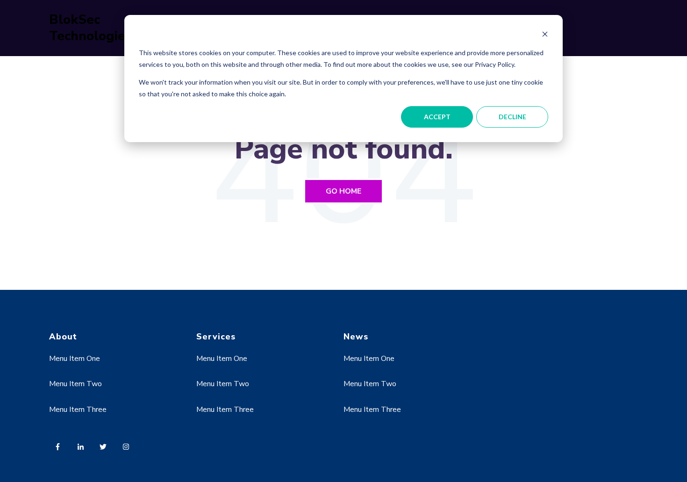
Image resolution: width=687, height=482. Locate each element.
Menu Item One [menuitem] (74, 358)
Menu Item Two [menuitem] (75, 384)
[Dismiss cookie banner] (545, 35)
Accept (437, 117)
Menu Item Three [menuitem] (78, 409)
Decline (512, 117)
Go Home (343, 191)
